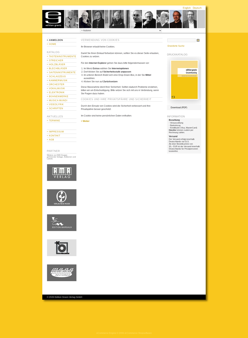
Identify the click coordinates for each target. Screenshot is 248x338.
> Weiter (85, 121)
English (187, 8)
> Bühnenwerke (57, 96)
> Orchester (55, 84)
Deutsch (197, 8)
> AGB (50, 139)
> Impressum (55, 131)
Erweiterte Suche (176, 46)
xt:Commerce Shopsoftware (138, 333)
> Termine (53, 120)
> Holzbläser (56, 64)
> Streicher (55, 60)
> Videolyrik (55, 104)
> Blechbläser (57, 68)
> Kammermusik (57, 80)
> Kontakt (53, 135)
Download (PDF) (179, 107)
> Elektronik (56, 92)
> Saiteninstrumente (61, 72)
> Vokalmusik (56, 88)
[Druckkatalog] (184, 104)
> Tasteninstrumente (61, 56)
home (53, 19)
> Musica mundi (57, 100)
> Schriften (55, 108)
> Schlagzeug (56, 76)
